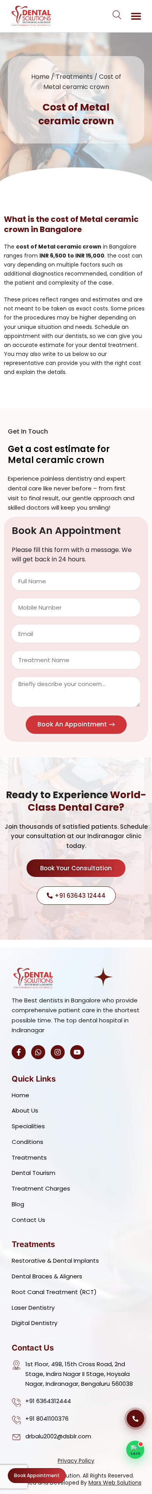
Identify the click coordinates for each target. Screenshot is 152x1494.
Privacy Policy (76, 1461)
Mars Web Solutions (114, 1483)
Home (40, 76)
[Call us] (135, 1418)
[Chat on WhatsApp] (135, 1450)
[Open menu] (117, 14)
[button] (136, 16)
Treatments (74, 76)
